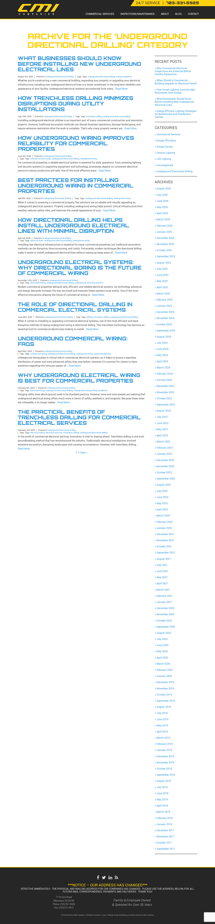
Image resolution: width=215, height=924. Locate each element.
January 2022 (164, 528)
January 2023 (164, 454)
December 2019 (165, 682)
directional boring (38, 282)
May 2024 (162, 355)
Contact (193, 14)
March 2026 (163, 219)
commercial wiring (38, 353)
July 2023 (162, 417)
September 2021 (166, 552)
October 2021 (164, 546)
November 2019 (165, 688)
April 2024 (162, 361)
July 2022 (162, 491)
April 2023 (162, 435)
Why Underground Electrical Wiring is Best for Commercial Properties (79, 378)
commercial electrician (40, 158)
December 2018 (165, 756)
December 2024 (165, 312)
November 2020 (165, 614)
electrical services (54, 432)
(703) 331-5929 (67, 904)
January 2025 (164, 306)
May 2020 (162, 651)
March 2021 (163, 589)
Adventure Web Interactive (145, 915)
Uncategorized (165, 165)
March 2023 (163, 441)
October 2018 (164, 768)
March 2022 (163, 515)
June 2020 (162, 645)
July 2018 (162, 787)
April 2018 (162, 805)
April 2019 (162, 731)
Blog (178, 14)
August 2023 (164, 410)
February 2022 (165, 522)
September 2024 (166, 330)
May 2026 (162, 207)
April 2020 (162, 657)
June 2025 (162, 275)
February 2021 (165, 596)
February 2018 (165, 818)
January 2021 (164, 602)
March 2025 (163, 293)
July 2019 (162, 713)
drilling (90, 317)
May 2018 (162, 799)
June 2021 (162, 571)
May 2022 (162, 503)
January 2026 (164, 232)
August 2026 (164, 188)
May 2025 (162, 281)
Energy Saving (165, 146)
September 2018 (166, 774)
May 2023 (162, 429)
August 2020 (164, 633)
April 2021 (162, 583)
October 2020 (164, 620)
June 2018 (162, 793)
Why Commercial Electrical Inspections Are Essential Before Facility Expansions (173, 71)
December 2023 (165, 386)
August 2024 (164, 336)
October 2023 (164, 398)
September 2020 (166, 626)
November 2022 (165, 466)
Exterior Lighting (166, 152)
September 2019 (166, 700)
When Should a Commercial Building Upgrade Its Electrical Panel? (176, 82)
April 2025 (162, 287)
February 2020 (165, 670)
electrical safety (37, 432)
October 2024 (164, 324)
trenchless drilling (94, 116)
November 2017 (165, 836)
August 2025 (164, 262)
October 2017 (164, 842)
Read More (121, 88)
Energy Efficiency (166, 140)
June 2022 (162, 497)
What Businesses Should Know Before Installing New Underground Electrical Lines (79, 63)
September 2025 (166, 256)
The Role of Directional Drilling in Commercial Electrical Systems (75, 307)
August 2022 (164, 484)
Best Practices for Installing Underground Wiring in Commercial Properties (75, 185)
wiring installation (124, 76)
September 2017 (166, 848)
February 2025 (165, 299)
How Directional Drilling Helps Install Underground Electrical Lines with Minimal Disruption (73, 225)
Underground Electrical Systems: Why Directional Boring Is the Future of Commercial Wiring (80, 267)
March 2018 (163, 811)
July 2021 (162, 565)
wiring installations (102, 353)
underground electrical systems (89, 282)
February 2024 (165, 373)
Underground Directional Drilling (59, 76)
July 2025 (162, 269)
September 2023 (166, 404)
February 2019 (165, 744)
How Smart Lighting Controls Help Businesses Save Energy (175, 91)
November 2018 (165, 762)
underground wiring (88, 158)
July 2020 (162, 639)
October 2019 (164, 694)
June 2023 (162, 423)
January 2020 (164, 676)
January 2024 (164, 380)
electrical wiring (37, 390)
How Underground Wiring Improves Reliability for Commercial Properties (76, 143)
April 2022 (162, 509)
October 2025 (164, 250)
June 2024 (162, 349)
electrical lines (36, 240)
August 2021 (164, 559)
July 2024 (162, 343)
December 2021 (165, 534)
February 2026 (165, 225)
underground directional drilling (101, 76)
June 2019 (162, 719)
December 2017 (165, 830)
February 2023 (165, 447)
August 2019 (164, 707)
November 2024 (165, 318)
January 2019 (164, 750)
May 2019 (162, 725)
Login (104, 915)
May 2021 (162, 577)
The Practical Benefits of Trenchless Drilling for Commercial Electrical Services (79, 417)
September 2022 (166, 478)
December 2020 (165, 608)
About (165, 14)
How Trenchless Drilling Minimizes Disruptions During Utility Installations (75, 103)
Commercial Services (100, 14)
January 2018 (164, 824)
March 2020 (163, 663)
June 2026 (162, 201)
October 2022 (164, 472)
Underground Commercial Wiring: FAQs (73, 341)
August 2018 (164, 781)
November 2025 (165, 244)
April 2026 (162, 213)
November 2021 (165, 540)
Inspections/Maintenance (137, 14)
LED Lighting (164, 159)
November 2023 (165, 392)
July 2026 (162, 195)
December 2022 (165, 460)
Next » (84, 452)
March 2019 (163, 737)
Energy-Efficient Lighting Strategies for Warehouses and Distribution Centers (175, 114)
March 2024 (163, 367)
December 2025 (165, 238)
